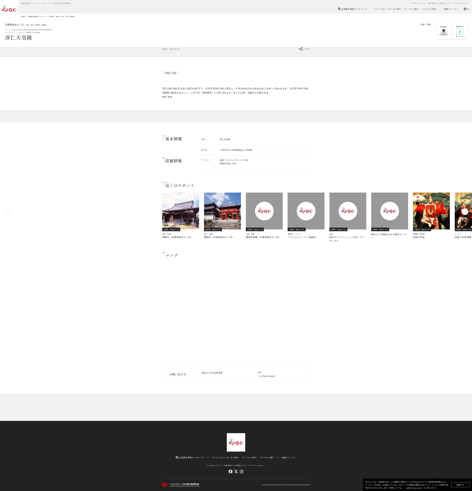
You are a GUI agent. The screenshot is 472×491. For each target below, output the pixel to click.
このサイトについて (414, 487)
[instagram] (241, 471)
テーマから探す (411, 8)
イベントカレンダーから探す (387, 8)
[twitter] (236, 471)
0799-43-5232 (268, 376)
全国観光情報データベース (354, 8)
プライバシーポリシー (461, 3)
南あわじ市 (60, 16)
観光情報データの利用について (440, 3)
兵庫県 (51, 16)
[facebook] (230, 471)
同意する (460, 485)
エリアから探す (429, 8)
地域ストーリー (451, 8)
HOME (23, 16)
